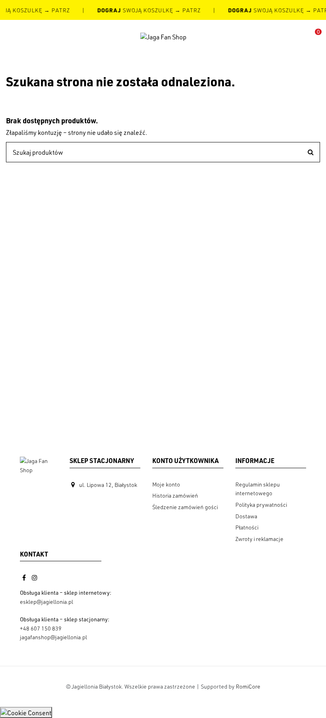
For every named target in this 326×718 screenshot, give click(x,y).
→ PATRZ (56, 10)
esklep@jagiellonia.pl (46, 601)
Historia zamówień (175, 495)
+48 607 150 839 (41, 628)
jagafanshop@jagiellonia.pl (53, 637)
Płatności (246, 527)
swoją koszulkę (135, 10)
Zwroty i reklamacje (259, 538)
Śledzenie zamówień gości (185, 507)
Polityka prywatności (261, 504)
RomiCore (248, 686)
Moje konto (166, 484)
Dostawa (246, 516)
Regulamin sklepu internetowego (257, 488)
